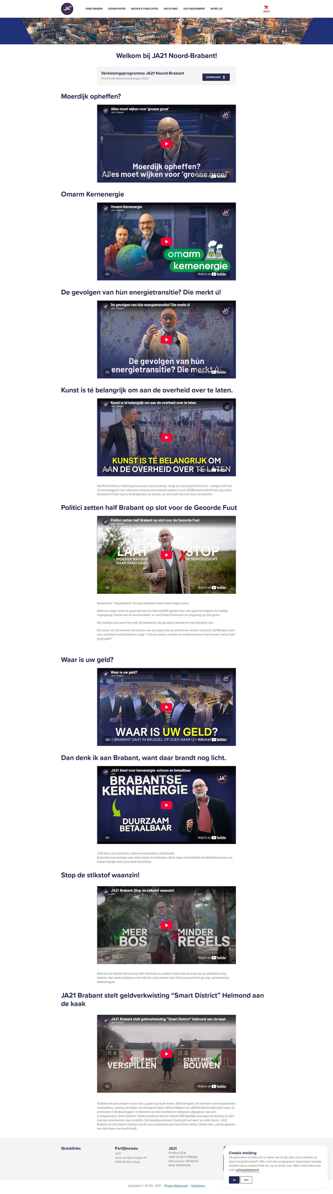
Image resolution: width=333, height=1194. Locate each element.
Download (213, 77)
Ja (234, 1180)
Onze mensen (94, 8)
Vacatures (171, 8)
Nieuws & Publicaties (144, 8)
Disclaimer (198, 1186)
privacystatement (247, 1170)
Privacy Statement (176, 1186)
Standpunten (116, 8)
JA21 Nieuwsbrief (194, 8)
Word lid (216, 8)
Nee (246, 1180)
